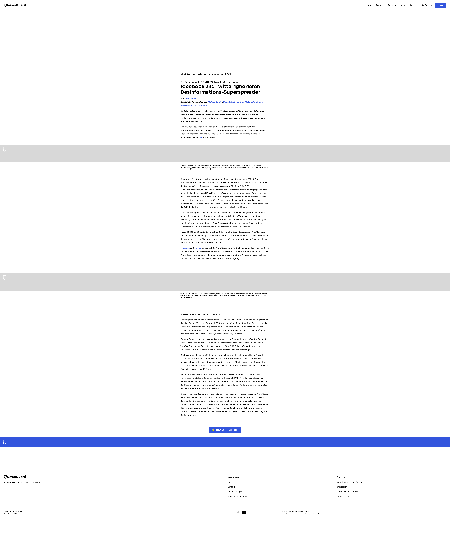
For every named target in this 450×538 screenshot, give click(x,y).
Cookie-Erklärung (345, 496)
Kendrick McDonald (245, 102)
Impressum (342, 487)
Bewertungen (233, 477)
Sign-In (440, 5)
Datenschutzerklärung (347, 491)
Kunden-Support (235, 491)
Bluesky (228, 512)
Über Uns (341, 477)
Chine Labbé (229, 102)
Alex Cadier (190, 98)
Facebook (238, 512)
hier (200, 137)
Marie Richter (201, 105)
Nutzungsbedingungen (238, 496)
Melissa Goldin (215, 102)
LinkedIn (244, 512)
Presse (230, 482)
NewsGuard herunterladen (349, 482)
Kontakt (231, 487)
